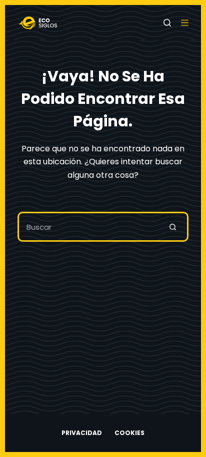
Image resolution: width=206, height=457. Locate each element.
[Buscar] (167, 22)
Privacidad (82, 433)
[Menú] (184, 22)
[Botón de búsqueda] (173, 227)
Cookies (129, 433)
